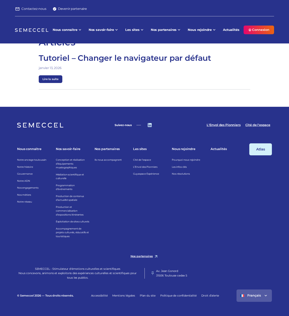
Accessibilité (99, 295)
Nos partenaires (164, 30)
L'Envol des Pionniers (224, 125)
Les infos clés (179, 166)
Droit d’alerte (210, 295)
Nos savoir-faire (101, 30)
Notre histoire (25, 166)
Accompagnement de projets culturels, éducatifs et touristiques (72, 232)
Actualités (231, 30)
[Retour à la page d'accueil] (31, 29)
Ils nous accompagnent (108, 159)
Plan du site (148, 295)
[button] (30, 8)
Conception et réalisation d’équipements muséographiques (70, 163)
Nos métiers (24, 194)
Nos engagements (28, 187)
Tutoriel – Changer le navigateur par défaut (125, 58)
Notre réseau (24, 201)
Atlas (260, 149)
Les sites (132, 30)
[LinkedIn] (150, 125)
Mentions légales (123, 295)
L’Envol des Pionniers (145, 166)
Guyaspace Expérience (146, 173)
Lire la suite (50, 79)
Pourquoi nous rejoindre (186, 159)
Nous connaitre (65, 30)
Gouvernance (25, 173)
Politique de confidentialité (178, 295)
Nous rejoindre (200, 30)
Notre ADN (23, 180)
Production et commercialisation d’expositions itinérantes (70, 210)
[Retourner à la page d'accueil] (40, 125)
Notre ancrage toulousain (31, 159)
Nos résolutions (181, 173)
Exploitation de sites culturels (72, 221)
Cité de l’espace (142, 159)
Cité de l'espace (257, 125)
